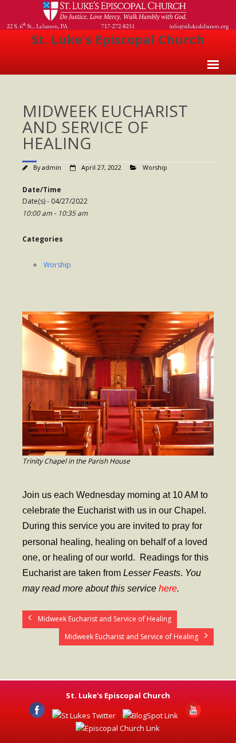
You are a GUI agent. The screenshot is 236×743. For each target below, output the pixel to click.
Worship (155, 167)
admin (51, 167)
